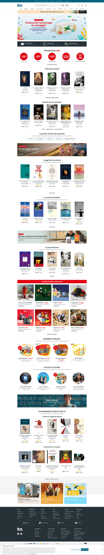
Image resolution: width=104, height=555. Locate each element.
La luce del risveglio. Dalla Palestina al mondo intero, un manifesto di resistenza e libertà (79, 181)
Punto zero (65, 435)
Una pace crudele (52, 218)
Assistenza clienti (67, 1)
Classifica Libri (20, 513)
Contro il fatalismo (38, 121)
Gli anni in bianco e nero (79, 88)
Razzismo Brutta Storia (78, 538)
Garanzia (49, 536)
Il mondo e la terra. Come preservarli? (25, 181)
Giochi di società (68, 514)
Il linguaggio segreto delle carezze (79, 121)
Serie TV (54, 516)
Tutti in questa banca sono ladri (25, 121)
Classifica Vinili (44, 518)
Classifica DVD (55, 513)
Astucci (78, 518)
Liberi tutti (79, 268)
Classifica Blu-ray (56, 514)
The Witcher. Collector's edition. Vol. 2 (52, 88)
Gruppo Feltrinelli (77, 531)
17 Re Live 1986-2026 (65, 466)
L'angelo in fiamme (38, 218)
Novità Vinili (43, 516)
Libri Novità (19, 511)
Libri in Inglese (19, 516)
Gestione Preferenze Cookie (53, 537)
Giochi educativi (68, 513)
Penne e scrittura (80, 514)
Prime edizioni (31, 511)
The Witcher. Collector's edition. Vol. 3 (66, 88)
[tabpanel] (52, 27)
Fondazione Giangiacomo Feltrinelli (79, 535)
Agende (78, 513)
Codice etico (63, 537)
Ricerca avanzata (67, 5)
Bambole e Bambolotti (69, 516)
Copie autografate (32, 514)
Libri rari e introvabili (32, 513)
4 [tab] (25, 37)
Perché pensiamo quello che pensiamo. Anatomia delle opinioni (52, 181)
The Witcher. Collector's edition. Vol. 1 (38, 88)
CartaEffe (35, 1)
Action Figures (67, 518)
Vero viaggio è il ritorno (65, 218)
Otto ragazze (38, 268)
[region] (52, 549)
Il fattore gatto (52, 268)
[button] (63, 5)
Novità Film (55, 511)
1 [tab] (21, 37)
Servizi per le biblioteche (65, 531)
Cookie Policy (33, 553)
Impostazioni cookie (75, 549)
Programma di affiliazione (66, 532)
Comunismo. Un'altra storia (38, 436)
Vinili (42, 514)
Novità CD (43, 511)
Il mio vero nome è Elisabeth (79, 219)
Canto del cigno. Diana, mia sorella (65, 269)
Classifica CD (43, 513)
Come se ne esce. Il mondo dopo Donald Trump (25, 269)
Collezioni (31, 516)
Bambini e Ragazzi (56, 518)
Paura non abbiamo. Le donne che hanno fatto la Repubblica (38, 181)
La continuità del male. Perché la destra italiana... (52, 436)
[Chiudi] (102, 549)
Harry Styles (38, 466)
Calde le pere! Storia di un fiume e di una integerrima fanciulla (52, 121)
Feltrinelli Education (77, 537)
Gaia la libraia (37, 536)
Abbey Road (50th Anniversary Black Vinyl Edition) (79, 466)
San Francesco (79, 435)
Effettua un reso (51, 534)
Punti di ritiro (41, 1)
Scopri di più (21, 306)
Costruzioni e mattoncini (69, 511)
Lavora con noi (63, 536)
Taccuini (78, 511)
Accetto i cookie (85, 549)
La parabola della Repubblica (65, 181)
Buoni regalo (46, 1)
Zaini (77, 516)
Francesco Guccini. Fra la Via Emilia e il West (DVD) (52, 466)
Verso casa (25, 218)
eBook (18, 518)
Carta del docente (59, 1)
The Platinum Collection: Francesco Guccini (25, 466)
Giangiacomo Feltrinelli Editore (79, 532)
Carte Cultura (52, 1)
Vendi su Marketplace (65, 534)
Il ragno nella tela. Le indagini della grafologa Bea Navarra (66, 121)
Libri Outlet (19, 514)
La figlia (25, 88)
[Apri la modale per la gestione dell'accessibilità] (85, 544)
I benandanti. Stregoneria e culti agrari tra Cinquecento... (25, 436)
